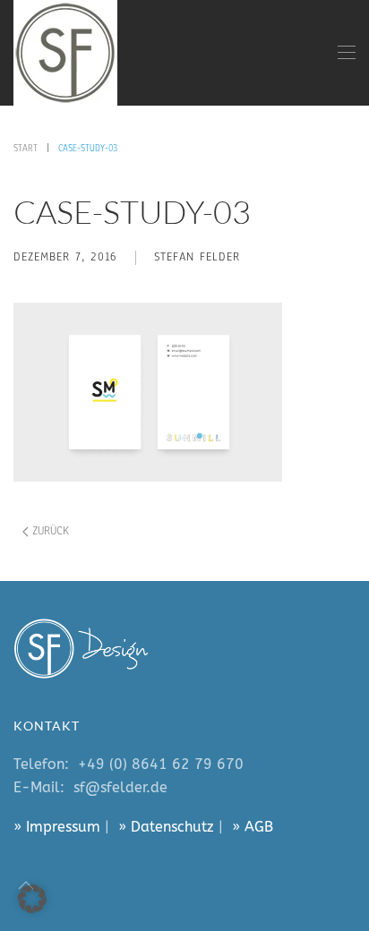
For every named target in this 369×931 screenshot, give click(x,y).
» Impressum (56, 826)
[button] (347, 53)
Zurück (50, 531)
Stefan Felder (197, 257)
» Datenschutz (166, 826)
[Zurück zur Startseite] (65, 53)
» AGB (252, 826)
